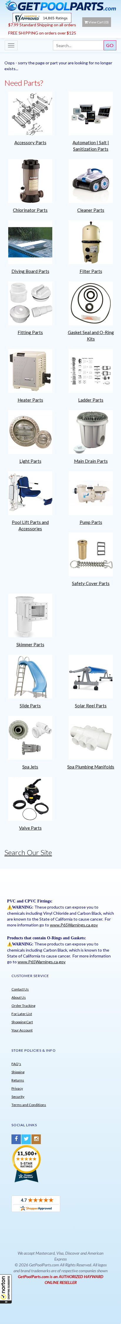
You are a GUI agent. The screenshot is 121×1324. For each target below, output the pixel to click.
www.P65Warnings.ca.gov (74, 924)
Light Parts (30, 461)
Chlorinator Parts (30, 210)
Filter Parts (91, 271)
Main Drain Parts (91, 461)
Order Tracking (23, 1005)
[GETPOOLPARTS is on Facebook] (16, 1139)
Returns (17, 1080)
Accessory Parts (30, 142)
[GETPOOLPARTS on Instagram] (36, 1139)
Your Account (22, 1030)
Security (17, 1096)
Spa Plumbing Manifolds (90, 766)
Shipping (17, 1072)
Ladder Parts (90, 400)
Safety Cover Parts (91, 583)
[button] (6, 1289)
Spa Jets (30, 766)
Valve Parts (30, 827)
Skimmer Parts (30, 644)
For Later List (21, 1014)
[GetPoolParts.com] (60, 5)
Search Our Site (28, 852)
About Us (18, 997)
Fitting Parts (30, 332)
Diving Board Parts (30, 271)
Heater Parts (30, 400)
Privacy (17, 1088)
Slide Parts (30, 705)
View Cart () (98, 22)
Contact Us (20, 989)
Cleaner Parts (90, 210)
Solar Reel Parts (91, 705)
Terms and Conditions (28, 1105)
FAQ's (16, 1064)
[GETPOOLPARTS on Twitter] (26, 1139)
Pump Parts (91, 522)
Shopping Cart (22, 1022)
